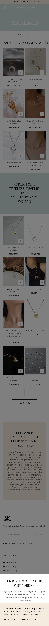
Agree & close (28, 619)
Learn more (10, 619)
